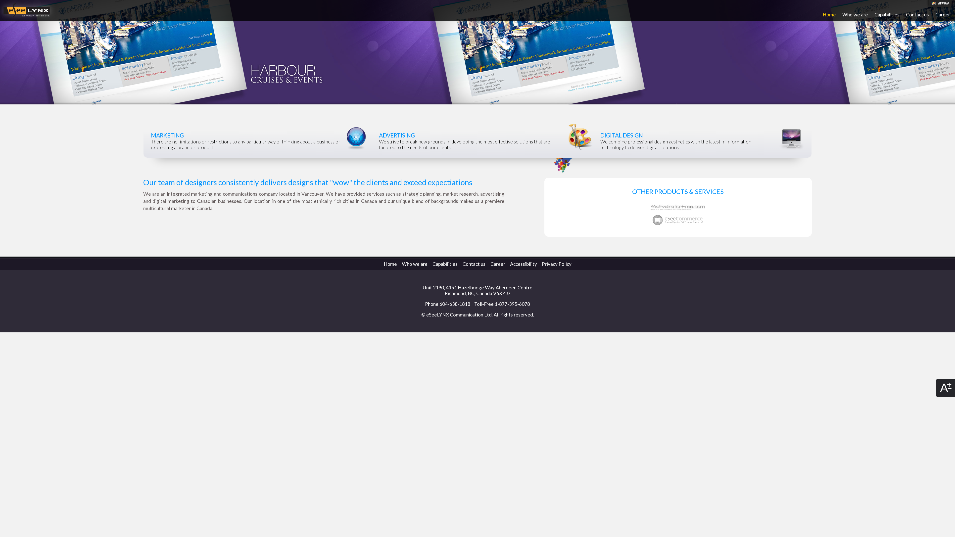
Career (942, 14)
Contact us (917, 14)
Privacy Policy (557, 264)
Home (829, 14)
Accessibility (523, 264)
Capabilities (887, 14)
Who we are (855, 14)
